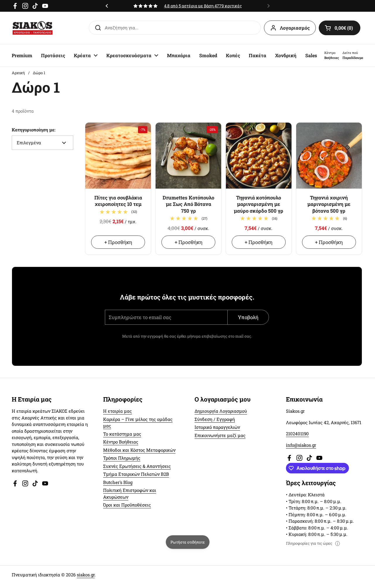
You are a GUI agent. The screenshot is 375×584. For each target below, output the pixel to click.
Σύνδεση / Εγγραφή (215, 419)
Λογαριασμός (295, 28)
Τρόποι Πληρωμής (121, 458)
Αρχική (18, 72)
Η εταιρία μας (117, 411)
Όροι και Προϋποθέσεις (127, 505)
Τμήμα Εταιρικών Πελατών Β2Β (136, 474)
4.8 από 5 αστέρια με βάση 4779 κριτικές (206, 6)
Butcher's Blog (117, 482)
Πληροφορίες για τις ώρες (309, 543)
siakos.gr (86, 575)
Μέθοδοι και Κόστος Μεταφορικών (139, 450)
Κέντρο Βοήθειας (120, 442)
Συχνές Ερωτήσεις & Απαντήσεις (137, 466)
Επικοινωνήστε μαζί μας (220, 435)
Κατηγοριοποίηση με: (33, 130)
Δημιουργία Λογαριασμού (221, 411)
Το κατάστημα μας (122, 434)
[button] (339, 28)
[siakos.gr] (32, 28)
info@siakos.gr (301, 445)
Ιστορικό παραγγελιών (217, 427)
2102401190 (297, 433)
